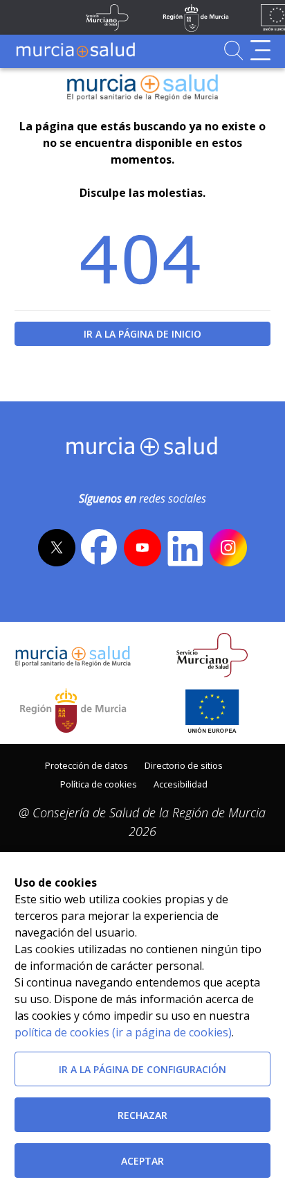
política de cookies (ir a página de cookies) (123, 1032)
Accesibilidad (181, 784)
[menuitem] (86, 764)
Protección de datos (86, 765)
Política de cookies (98, 784)
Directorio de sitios (184, 765)
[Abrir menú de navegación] (260, 50)
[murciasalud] (142, 449)
